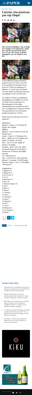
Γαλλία (10, 225)
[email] (13, 393)
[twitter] (16, 393)
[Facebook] (8, 218)
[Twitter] (12, 218)
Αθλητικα (7, 9)
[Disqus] (16, 256)
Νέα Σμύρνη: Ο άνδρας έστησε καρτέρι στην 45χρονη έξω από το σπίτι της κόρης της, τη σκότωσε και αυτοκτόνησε (15, 320)
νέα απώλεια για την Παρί (20, 225)
